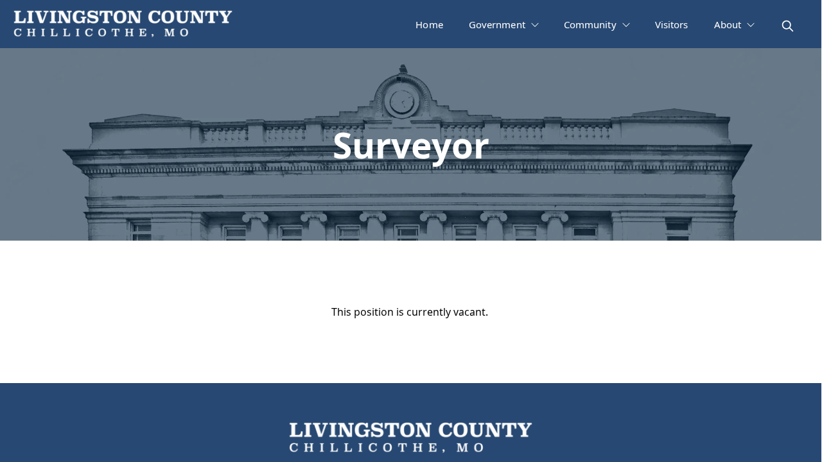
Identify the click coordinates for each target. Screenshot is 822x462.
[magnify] (787, 26)
